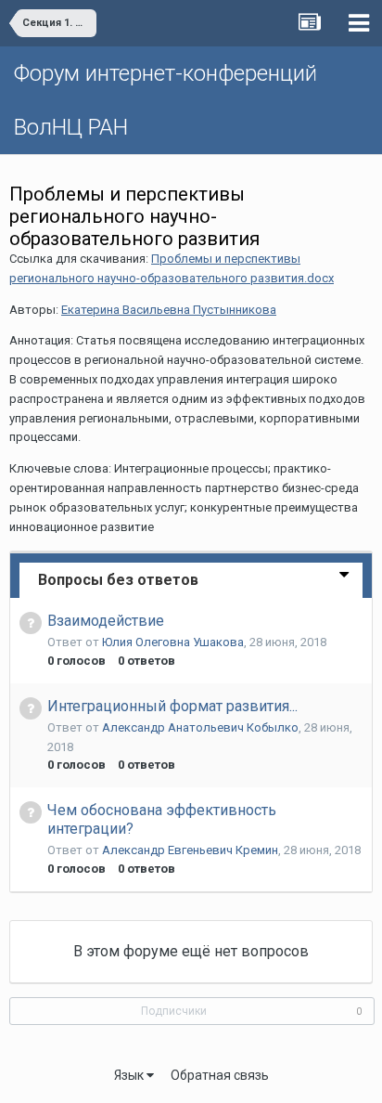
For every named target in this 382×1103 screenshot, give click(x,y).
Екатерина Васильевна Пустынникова (168, 310)
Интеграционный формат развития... (172, 706)
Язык (130, 1075)
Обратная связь (220, 1075)
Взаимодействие (105, 620)
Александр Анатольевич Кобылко (200, 727)
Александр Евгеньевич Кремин (190, 850)
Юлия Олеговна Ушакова (173, 642)
